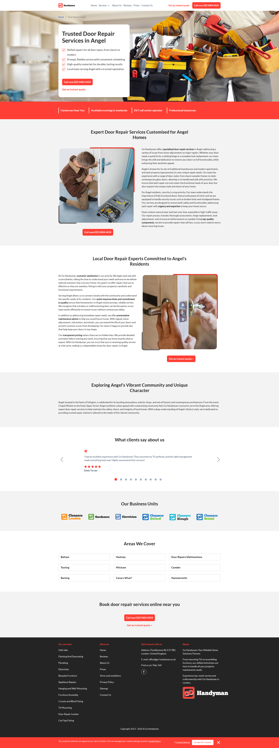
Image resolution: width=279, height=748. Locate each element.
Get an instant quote (178, 5)
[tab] (116, 479)
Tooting (65, 567)
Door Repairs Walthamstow (186, 557)
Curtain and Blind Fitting (70, 701)
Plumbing (63, 663)
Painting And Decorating (70, 656)
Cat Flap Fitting (66, 720)
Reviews (128, 5)
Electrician (63, 669)
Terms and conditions (110, 675)
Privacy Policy (107, 682)
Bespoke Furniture (67, 675)
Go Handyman (152, 729)
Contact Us (147, 5)
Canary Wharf (124, 578)
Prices (137, 5)
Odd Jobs (63, 650)
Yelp (155, 665)
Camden (175, 567)
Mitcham (121, 567)
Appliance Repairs (67, 682)
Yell (159, 665)
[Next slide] (219, 459)
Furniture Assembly (68, 695)
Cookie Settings (183, 742)
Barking (65, 578)
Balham (65, 557)
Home (94, 5)
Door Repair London (68, 714)
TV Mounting (65, 707)
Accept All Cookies (202, 742)
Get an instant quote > (181, 358)
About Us (117, 5)
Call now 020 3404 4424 (97, 232)
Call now (206, 5)
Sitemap (104, 688)
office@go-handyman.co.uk (162, 659)
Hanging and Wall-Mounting (72, 688)
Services (103, 5)
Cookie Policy (154, 741)
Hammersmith (179, 578)
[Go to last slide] (60, 459)
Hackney (121, 557)
